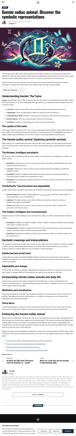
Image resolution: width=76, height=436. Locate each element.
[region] (38, 429)
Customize (44, 431)
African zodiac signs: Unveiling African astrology (23, 347)
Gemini (4, 100)
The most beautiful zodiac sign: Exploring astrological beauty (27, 350)
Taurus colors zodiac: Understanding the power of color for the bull (29, 340)
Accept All (68, 431)
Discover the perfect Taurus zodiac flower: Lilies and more (26, 344)
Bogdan (11, 23)
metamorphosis (45, 194)
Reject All (56, 431)
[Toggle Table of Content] (20, 90)
